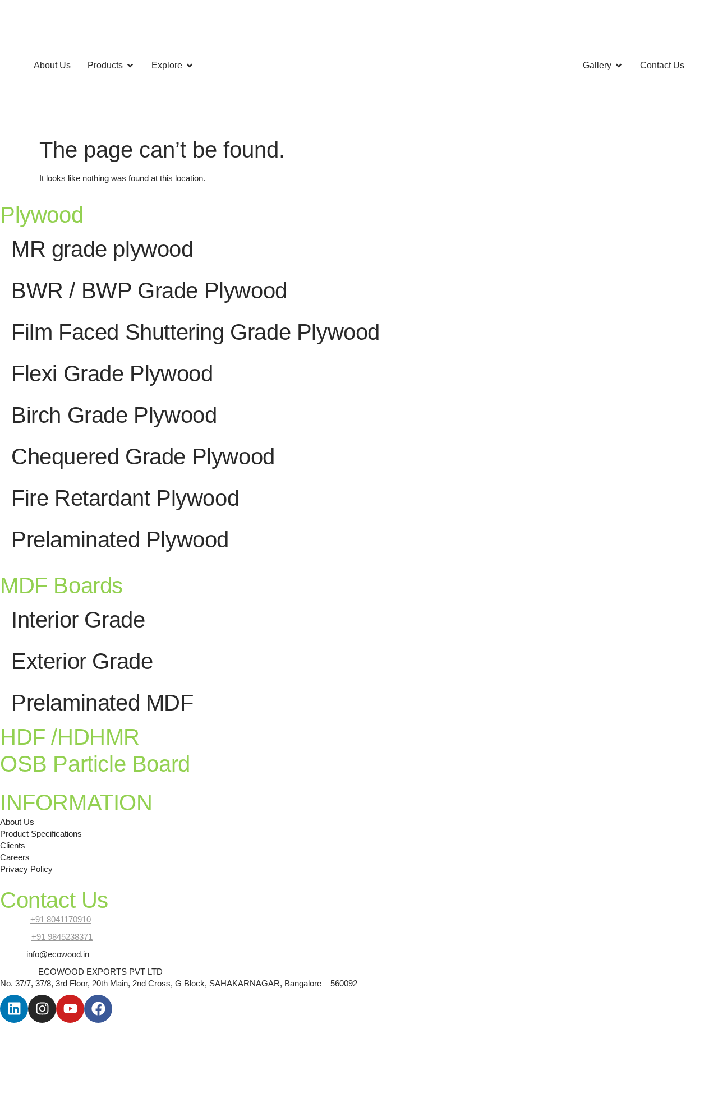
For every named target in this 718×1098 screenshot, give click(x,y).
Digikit (120, 1029)
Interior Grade (78, 619)
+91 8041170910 (60, 919)
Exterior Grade (82, 661)
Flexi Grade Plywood (112, 373)
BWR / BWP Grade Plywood (149, 290)
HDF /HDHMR (70, 737)
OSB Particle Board (95, 763)
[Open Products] (130, 65)
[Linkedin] (14, 1009)
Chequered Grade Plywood (143, 456)
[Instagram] (42, 1009)
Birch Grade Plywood (114, 415)
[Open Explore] (189, 65)
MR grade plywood (102, 249)
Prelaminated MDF (102, 702)
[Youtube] (70, 1009)
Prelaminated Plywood (120, 539)
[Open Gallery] (618, 65)
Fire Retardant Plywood (125, 498)
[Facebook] (98, 1009)
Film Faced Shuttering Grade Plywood (195, 332)
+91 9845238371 (62, 937)
